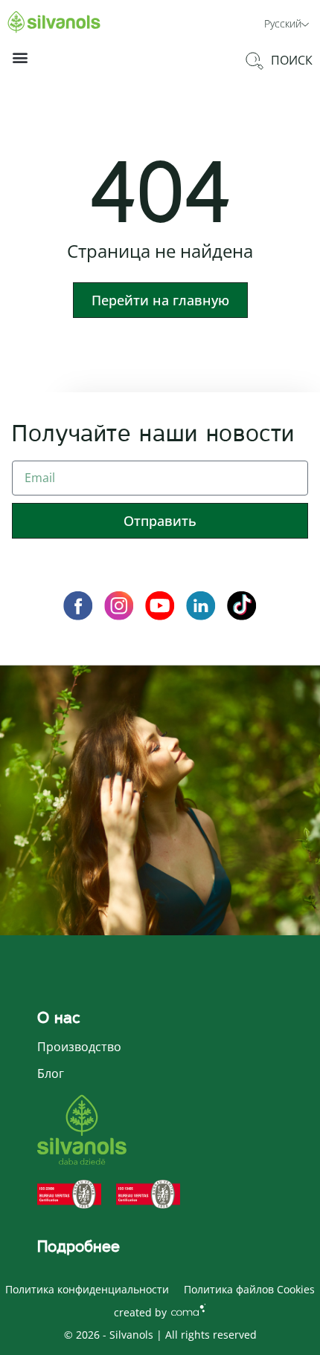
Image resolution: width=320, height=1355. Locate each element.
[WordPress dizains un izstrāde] (188, 1309)
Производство (79, 1047)
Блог (50, 1073)
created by (140, 1312)
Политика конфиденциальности (87, 1289)
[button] (286, 22)
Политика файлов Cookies (249, 1289)
